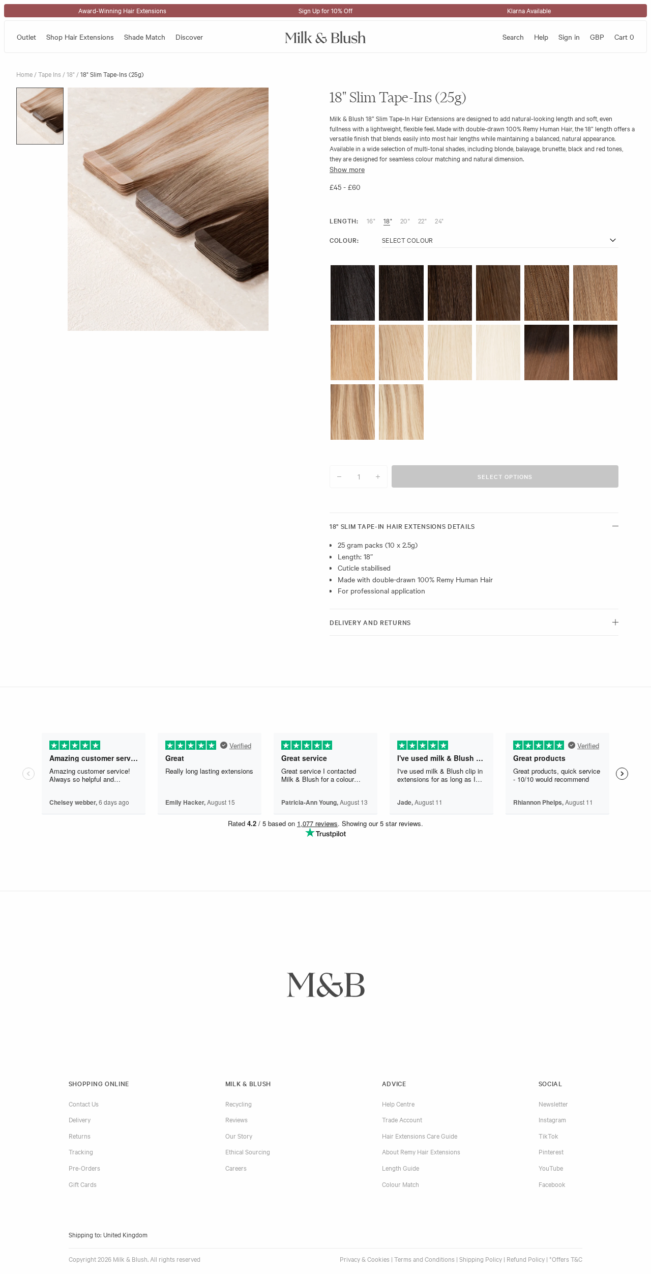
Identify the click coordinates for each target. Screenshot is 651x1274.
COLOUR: (344, 240)
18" (71, 73)
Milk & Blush (248, 1083)
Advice (394, 1083)
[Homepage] (325, 36)
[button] (40, 116)
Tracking (81, 1151)
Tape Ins (49, 73)
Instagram (552, 1119)
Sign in (569, 37)
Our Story (238, 1135)
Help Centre (398, 1103)
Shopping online (99, 1083)
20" (405, 220)
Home (24, 73)
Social (551, 1083)
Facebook (552, 1183)
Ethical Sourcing (247, 1151)
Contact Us (84, 1103)
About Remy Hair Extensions (421, 1151)
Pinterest (551, 1151)
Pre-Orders (84, 1167)
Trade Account (402, 1119)
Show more (347, 169)
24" (439, 220)
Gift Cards (83, 1183)
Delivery (80, 1119)
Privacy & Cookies (365, 1258)
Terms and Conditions (424, 1258)
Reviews (236, 1119)
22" (422, 220)
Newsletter (553, 1103)
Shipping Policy (480, 1258)
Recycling (238, 1103)
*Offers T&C (565, 1258)
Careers (236, 1167)
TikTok (548, 1135)
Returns (80, 1135)
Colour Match (400, 1183)
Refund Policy (526, 1258)
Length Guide (400, 1167)
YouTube (551, 1167)
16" (371, 220)
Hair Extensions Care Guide (419, 1135)
